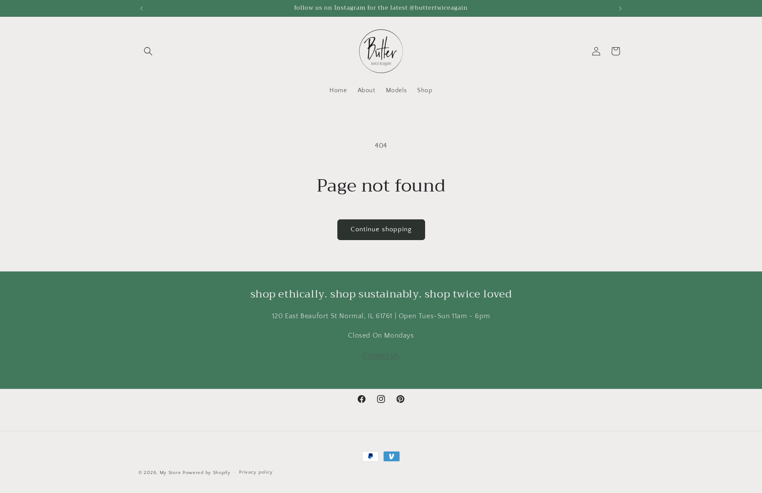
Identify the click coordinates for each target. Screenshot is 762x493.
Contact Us (381, 356)
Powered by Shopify (207, 472)
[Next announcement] (620, 8)
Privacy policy (256, 472)
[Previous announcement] (141, 8)
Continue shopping (381, 229)
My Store (170, 472)
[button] (148, 51)
